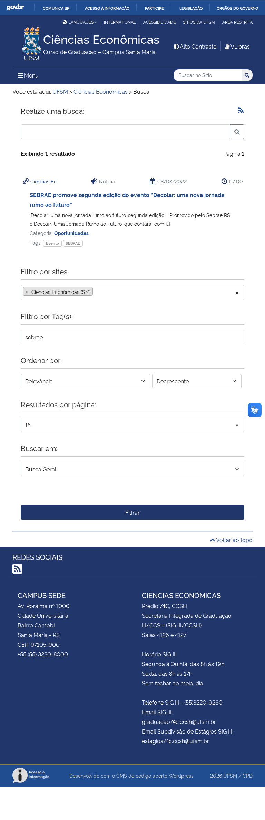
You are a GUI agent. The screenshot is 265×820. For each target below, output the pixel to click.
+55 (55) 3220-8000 (43, 654)
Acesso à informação (107, 8)
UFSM (230, 775)
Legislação (191, 8)
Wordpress (181, 775)
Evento (52, 243)
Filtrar (132, 512)
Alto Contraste (198, 46)
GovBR (15, 7)
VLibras (240, 46)
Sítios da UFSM (199, 22)
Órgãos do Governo (237, 8)
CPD (248, 775)
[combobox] (132, 292)
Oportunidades (71, 232)
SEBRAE (73, 243)
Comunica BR (56, 8)
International (120, 22)
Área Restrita (237, 22)
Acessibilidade (159, 22)
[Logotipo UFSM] (27, 41)
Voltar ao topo (234, 539)
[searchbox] (97, 292)
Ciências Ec (43, 181)
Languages (81, 22)
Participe (154, 8)
